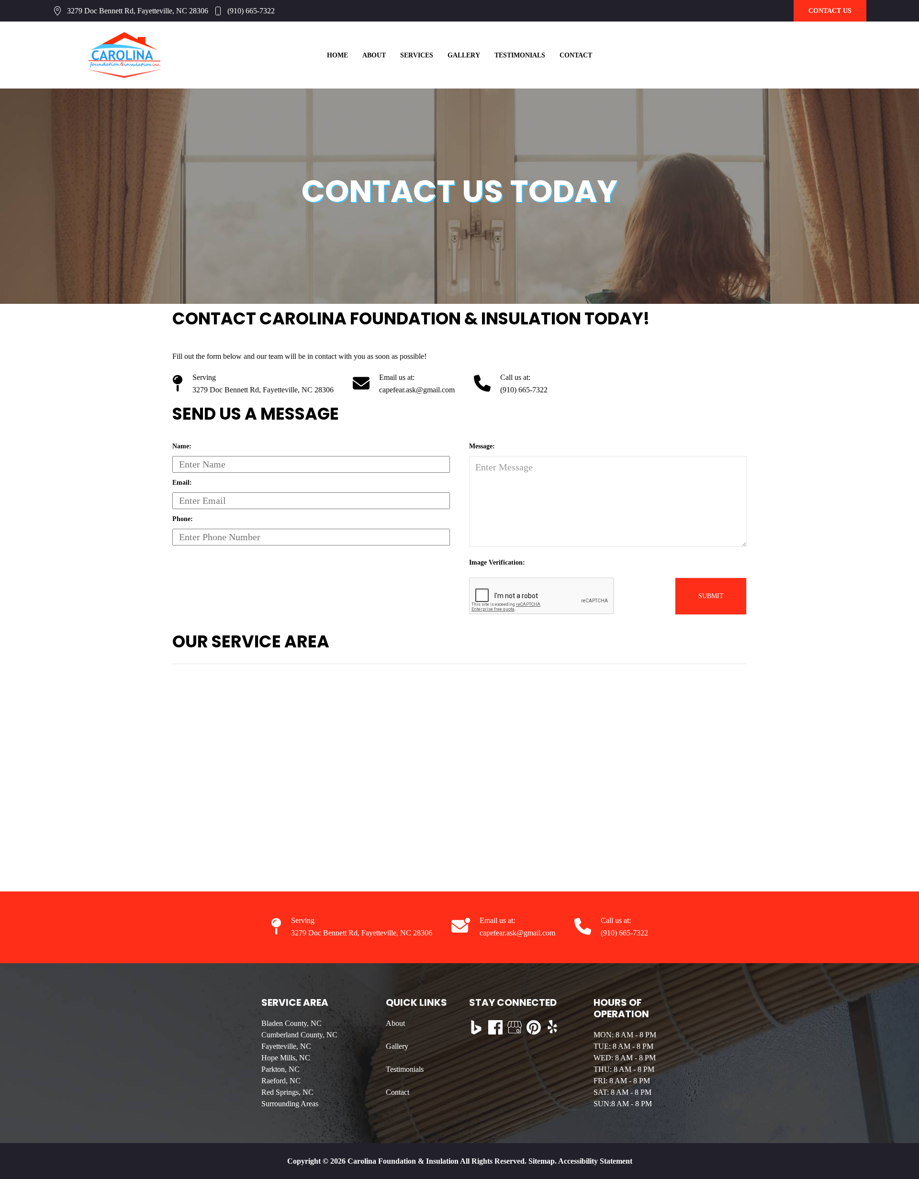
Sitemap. (542, 1161)
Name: (181, 446)
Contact (576, 55)
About (374, 55)
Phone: (182, 519)
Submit (711, 596)
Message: (482, 446)
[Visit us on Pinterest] (534, 1027)
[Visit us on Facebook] (495, 1027)
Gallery (464, 55)
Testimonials (519, 55)
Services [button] (416, 55)
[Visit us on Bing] (476, 1027)
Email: (182, 482)
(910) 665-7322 (251, 11)
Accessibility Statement (595, 1161)
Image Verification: (497, 562)
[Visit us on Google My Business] (514, 1027)
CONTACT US (830, 10)
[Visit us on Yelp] (553, 1027)
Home (337, 55)
